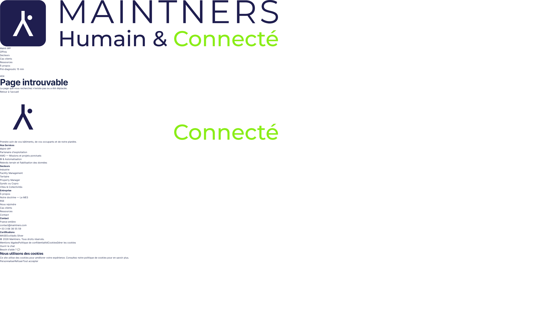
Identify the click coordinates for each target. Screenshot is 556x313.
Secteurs (5, 55)
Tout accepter (30, 261)
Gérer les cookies (66, 242)
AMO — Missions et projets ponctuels (20, 155)
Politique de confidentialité (33, 242)
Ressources (6, 62)
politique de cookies (95, 257)
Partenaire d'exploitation (13, 152)
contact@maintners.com (13, 225)
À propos (5, 65)
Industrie (4, 169)
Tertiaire (4, 176)
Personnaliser (7, 261)
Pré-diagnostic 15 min (12, 69)
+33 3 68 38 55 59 (10, 228)
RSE (2, 200)
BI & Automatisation (11, 159)
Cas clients (6, 58)
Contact (4, 214)
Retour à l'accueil (9, 91)
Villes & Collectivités (11, 186)
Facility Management (11, 173)
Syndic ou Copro (9, 183)
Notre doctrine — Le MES (14, 197)
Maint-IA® (5, 48)
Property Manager (10, 180)
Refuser (19, 261)
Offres (3, 51)
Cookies (52, 242)
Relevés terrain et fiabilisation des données (23, 162)
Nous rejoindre (8, 204)
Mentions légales (9, 242)
